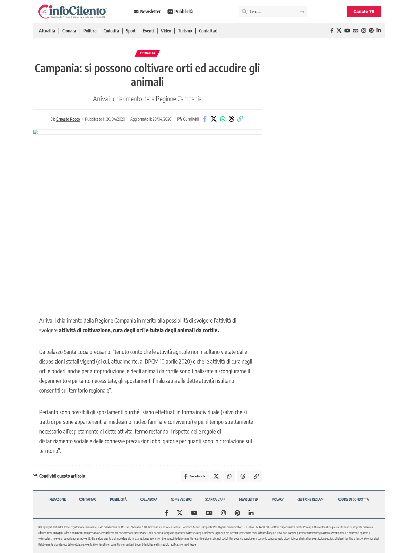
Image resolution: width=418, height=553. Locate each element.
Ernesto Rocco (68, 118)
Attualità (147, 53)
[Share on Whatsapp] (223, 118)
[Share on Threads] (231, 118)
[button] (240, 118)
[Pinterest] (371, 30)
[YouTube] (347, 30)
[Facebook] (332, 30)
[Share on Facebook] (205, 118)
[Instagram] (363, 30)
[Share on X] (214, 118)
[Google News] (355, 30)
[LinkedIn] (378, 30)
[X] (339, 30)
